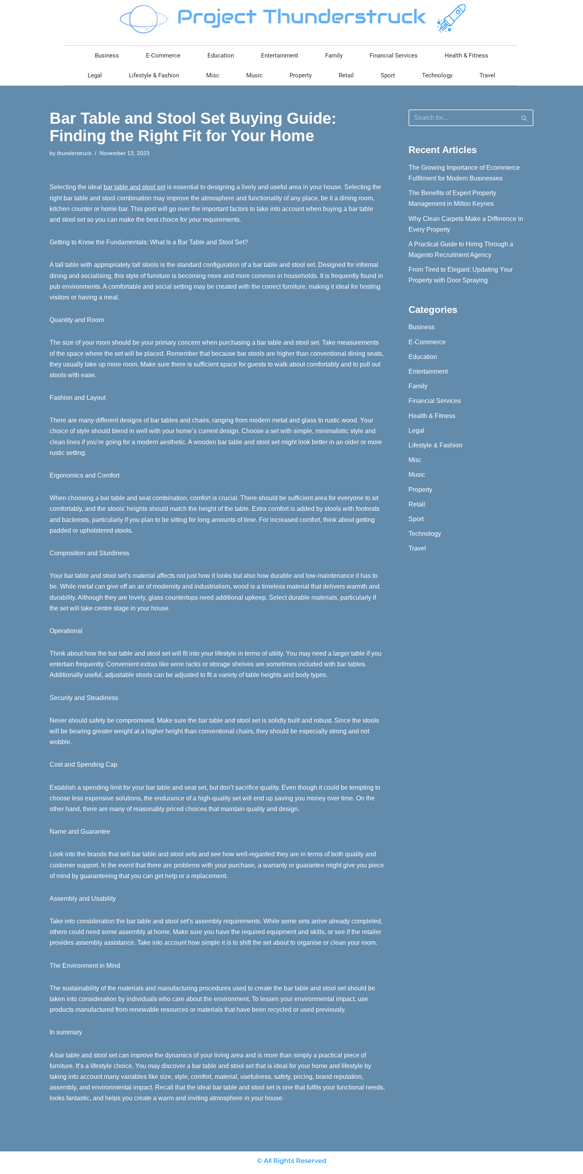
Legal (95, 75)
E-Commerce (163, 55)
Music (254, 75)
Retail (346, 75)
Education (220, 55)
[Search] (524, 117)
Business (107, 55)
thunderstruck (74, 153)
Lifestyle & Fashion (154, 75)
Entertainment (279, 55)
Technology (437, 75)
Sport (388, 75)
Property (301, 75)
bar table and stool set (134, 187)
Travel (487, 75)
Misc (212, 75)
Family (334, 55)
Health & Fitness (466, 55)
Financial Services (394, 55)
